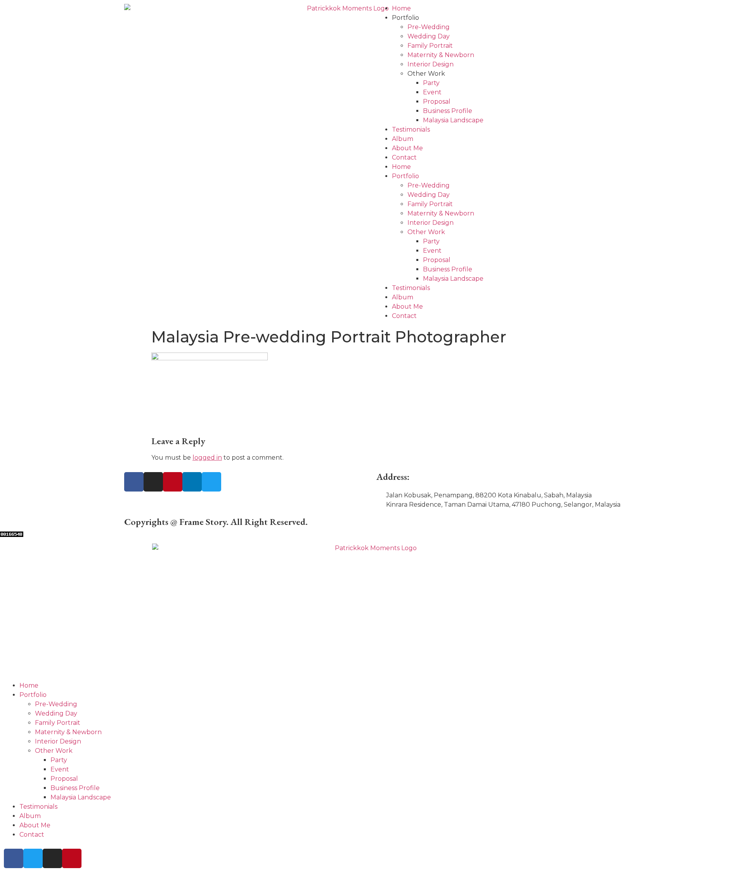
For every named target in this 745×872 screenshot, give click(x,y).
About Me (407, 148)
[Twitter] (211, 482)
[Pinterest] (172, 482)
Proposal (436, 101)
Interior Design (430, 64)
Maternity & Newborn (440, 55)
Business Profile (447, 111)
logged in (207, 457)
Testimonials (411, 129)
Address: (393, 477)
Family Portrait (430, 45)
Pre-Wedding (428, 27)
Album (402, 138)
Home (401, 8)
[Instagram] (153, 482)
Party (431, 83)
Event (432, 92)
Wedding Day (428, 36)
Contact (404, 157)
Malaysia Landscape (453, 120)
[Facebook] (134, 482)
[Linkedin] (192, 482)
